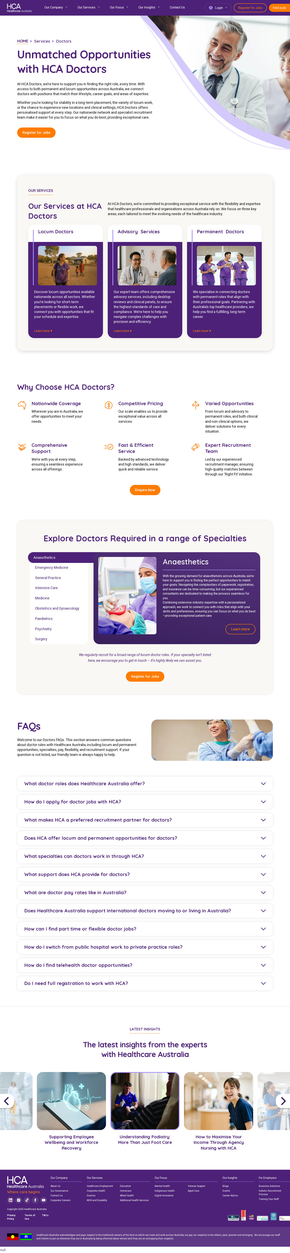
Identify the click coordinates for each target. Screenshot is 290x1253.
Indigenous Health (165, 1190)
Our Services (86, 7)
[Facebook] (35, 1200)
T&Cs (45, 1215)
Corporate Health (96, 1190)
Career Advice (230, 1195)
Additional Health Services (134, 1200)
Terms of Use (30, 1217)
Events (226, 1190)
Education (125, 1186)
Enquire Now (145, 490)
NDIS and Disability (97, 1200)
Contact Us (177, 7)
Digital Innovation (164, 1195)
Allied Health (127, 1195)
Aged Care (193, 1190)
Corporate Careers (60, 1200)
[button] (17, 1101)
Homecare (125, 1190)
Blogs (226, 1186)
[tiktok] (27, 1200)
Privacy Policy (11, 1217)
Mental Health (162, 1186)
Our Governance (59, 1190)
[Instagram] (18, 1200)
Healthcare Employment (100, 1186)
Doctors (91, 1195)
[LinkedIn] (10, 1200)
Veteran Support (196, 1186)
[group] (71, 1117)
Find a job (279, 8)
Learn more (42, 331)
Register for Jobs (250, 8)
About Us (55, 1186)
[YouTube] (43, 1200)
